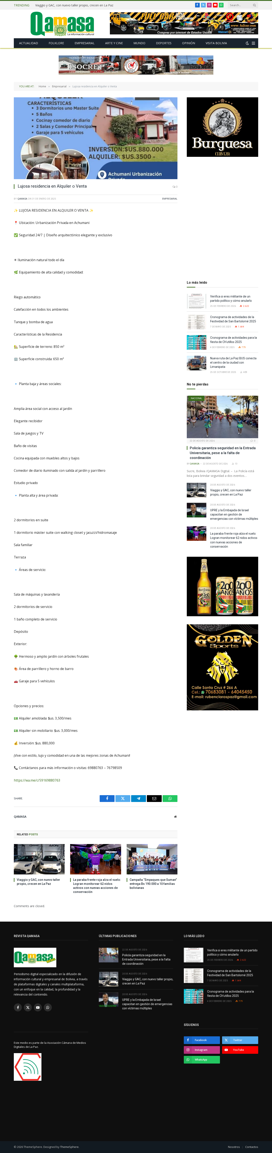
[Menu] (253, 43)
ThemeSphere (69, 1147)
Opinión (188, 43)
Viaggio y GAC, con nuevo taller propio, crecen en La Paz (74, 5)
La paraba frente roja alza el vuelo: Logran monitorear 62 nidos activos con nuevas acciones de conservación (97, 886)
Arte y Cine (114, 43)
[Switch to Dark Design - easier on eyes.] (247, 43)
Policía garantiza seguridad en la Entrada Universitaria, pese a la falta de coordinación (223, 453)
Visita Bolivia (216, 43)
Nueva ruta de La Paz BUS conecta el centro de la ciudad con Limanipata (233, 362)
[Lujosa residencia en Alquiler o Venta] (95, 138)
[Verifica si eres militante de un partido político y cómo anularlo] (196, 301)
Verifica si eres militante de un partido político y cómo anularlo (231, 298)
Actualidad (28, 43)
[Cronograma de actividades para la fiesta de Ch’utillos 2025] (196, 342)
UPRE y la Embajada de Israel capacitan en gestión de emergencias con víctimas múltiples (234, 514)
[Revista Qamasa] (62, 24)
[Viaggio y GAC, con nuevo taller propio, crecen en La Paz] (39, 859)
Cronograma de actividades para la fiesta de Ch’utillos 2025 (233, 340)
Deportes (163, 43)
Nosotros (234, 1147)
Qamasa (22, 198)
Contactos (251, 1147)
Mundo (139, 43)
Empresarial (85, 43)
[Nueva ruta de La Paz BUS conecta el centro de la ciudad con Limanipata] (196, 363)
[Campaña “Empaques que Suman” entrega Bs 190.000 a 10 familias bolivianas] (152, 859)
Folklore (56, 43)
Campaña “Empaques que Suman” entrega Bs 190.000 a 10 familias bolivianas (153, 884)
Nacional (196, 398)
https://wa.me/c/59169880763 (37, 780)
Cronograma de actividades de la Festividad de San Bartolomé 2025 (233, 319)
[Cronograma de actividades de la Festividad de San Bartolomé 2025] (196, 321)
